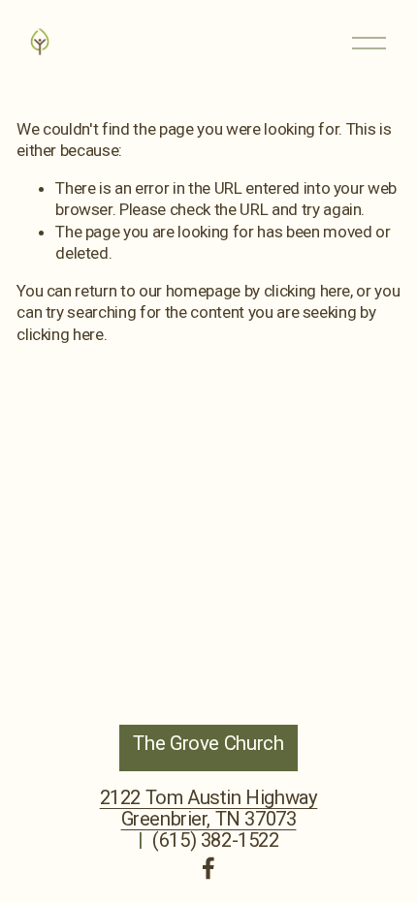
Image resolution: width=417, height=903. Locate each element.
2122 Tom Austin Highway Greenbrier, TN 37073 (209, 808)
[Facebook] (208, 868)
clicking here (307, 290)
